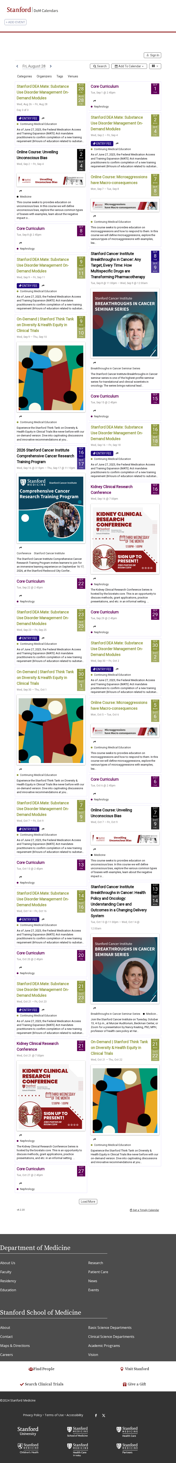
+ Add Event (15, 22)
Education (8, 1290)
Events (93, 1290)
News (92, 1281)
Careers (6, 1354)
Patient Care (98, 1272)
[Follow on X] (104, 1415)
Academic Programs (104, 1345)
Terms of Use (55, 1415)
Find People (44, 1368)
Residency (8, 1281)
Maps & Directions (15, 1345)
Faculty (5, 1272)
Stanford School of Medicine (40, 1313)
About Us (7, 1262)
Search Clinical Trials (44, 1384)
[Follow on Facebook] (96, 1415)
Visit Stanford (137, 1368)
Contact (6, 1336)
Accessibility (75, 1415)
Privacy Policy (32, 1415)
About (5, 1327)
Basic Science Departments (110, 1327)
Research (95, 1262)
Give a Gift (137, 1384)
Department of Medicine (35, 1248)
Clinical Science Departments (111, 1336)
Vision (93, 1354)
